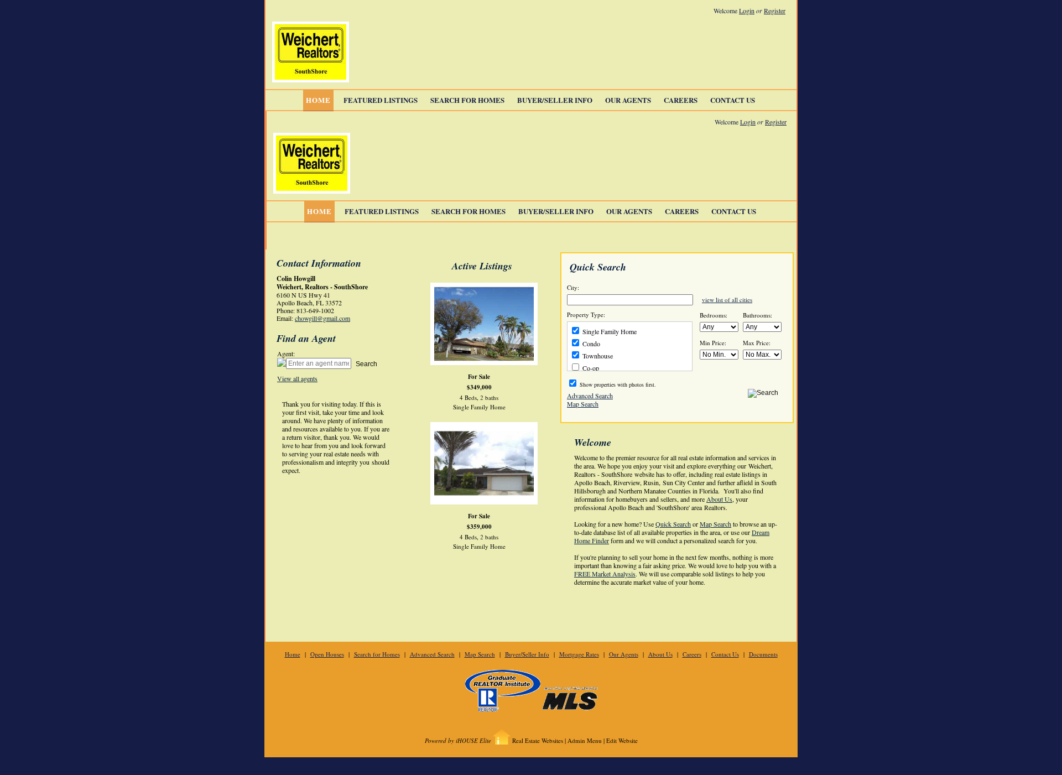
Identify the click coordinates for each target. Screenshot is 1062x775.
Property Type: (586, 315)
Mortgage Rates (579, 654)
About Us (719, 499)
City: (573, 288)
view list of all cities (727, 299)
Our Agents (628, 100)
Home (318, 100)
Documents (763, 654)
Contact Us (732, 100)
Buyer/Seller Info (554, 100)
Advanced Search (590, 395)
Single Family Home (609, 331)
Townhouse (597, 355)
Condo (590, 343)
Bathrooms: (757, 315)
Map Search (582, 403)
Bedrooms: (713, 315)
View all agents (297, 378)
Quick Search (673, 523)
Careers (680, 100)
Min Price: (713, 343)
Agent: (286, 354)
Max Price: (757, 343)
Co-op (590, 367)
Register (774, 10)
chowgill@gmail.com (322, 318)
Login (746, 10)
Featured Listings (380, 100)
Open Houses (327, 654)
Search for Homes (467, 100)
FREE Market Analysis (605, 573)
